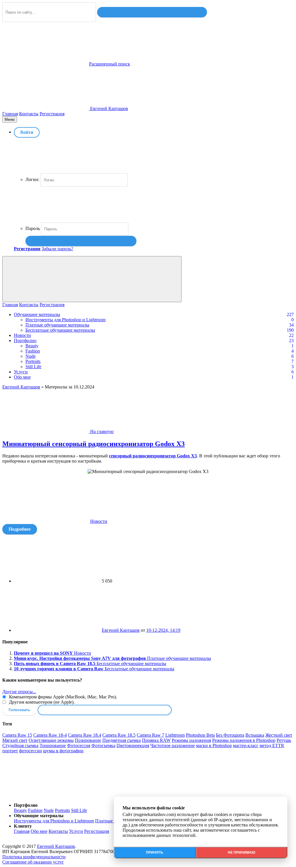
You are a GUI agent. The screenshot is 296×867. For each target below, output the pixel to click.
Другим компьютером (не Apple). (41, 702)
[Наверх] (45, 795)
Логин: (32, 179)
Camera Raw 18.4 (84, 735)
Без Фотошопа (230, 735)
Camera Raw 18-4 (50, 735)
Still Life (33, 366)
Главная (10, 113)
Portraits (32, 361)
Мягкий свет (14, 740)
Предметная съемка (121, 740)
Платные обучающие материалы (57, 324)
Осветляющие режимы (51, 740)
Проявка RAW (156, 740)
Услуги (21, 371)
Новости (22, 335)
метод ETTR (272, 745)
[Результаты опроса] (105, 710)
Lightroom (175, 735)
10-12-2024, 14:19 (163, 630)
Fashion (32, 350)
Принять (154, 852)
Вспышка (254, 735)
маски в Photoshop (214, 745)
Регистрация (52, 113)
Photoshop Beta (200, 735)
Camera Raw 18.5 (119, 735)
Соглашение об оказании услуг (33, 861)
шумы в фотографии (63, 750)
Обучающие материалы (37, 314)
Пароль (32, 228)
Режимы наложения (191, 740)
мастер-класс (245, 745)
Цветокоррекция (132, 745)
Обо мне (22, 377)
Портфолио (25, 340)
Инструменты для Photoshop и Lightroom (65, 319)
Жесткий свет (278, 735)
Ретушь (284, 740)
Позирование (88, 740)
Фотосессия (78, 745)
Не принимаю (241, 852)
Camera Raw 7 (150, 735)
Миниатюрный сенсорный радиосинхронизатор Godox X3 (93, 444)
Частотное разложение (172, 745)
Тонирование (53, 745)
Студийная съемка (20, 745)
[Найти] (152, 12)
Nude (30, 356)
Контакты (28, 113)
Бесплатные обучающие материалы (60, 330)
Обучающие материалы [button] (39, 815)
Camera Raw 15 (17, 735)
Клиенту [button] (23, 826)
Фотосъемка (103, 745)
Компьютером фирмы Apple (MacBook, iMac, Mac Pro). (62, 696)
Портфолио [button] (26, 805)
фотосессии (30, 750)
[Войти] (80, 241)
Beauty (31, 345)
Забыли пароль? (57, 248)
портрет (10, 750)
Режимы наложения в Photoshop (243, 740)
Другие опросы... (19, 691)
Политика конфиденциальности (34, 856)
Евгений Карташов (121, 630)
